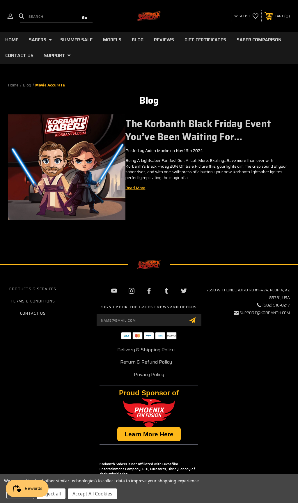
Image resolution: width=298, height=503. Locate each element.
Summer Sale (76, 39)
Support (54, 55)
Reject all (51, 493)
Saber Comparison (259, 39)
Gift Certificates (205, 39)
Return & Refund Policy (146, 362)
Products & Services (32, 289)
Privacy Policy (149, 374)
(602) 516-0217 (276, 305)
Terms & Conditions (32, 301)
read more (135, 188)
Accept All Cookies (92, 493)
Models (112, 39)
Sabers (37, 39)
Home (11, 39)
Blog (137, 39)
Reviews (164, 39)
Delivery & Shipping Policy (146, 349)
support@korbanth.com (265, 313)
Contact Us (19, 55)
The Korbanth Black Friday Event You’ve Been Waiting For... (198, 130)
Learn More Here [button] (149, 434)
